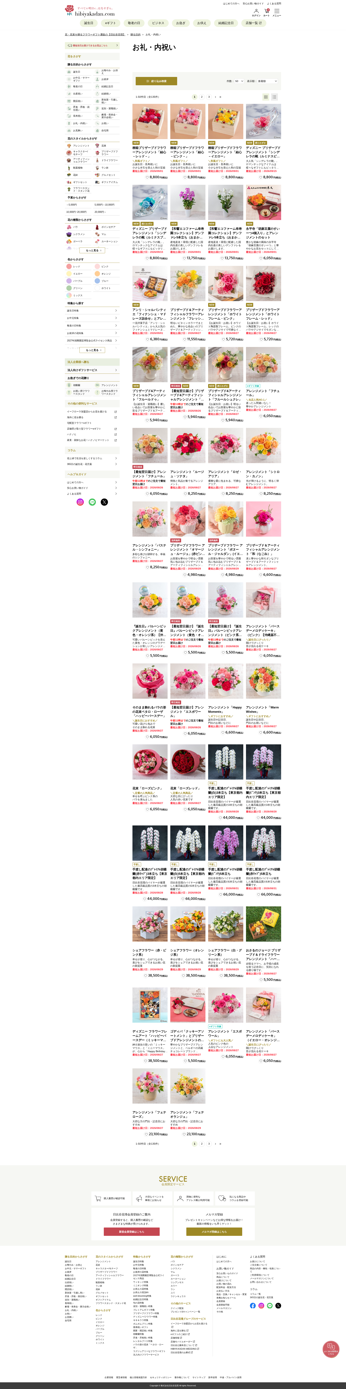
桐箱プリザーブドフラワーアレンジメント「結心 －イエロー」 (225, 152)
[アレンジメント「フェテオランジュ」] (187, 1086)
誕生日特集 (138, 1261)
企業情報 (109, 1377)
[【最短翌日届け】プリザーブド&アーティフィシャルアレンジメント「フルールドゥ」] (187, 364)
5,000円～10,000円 (104, 204)
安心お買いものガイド (227, 1273)
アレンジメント (103, 1261)
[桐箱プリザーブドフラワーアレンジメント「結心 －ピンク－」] (187, 121)
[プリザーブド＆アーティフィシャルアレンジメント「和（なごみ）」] (263, 519)
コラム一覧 (255, 1294)
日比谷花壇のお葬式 (180, 1352)
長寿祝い (69, 1303)
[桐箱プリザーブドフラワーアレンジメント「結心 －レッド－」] (150, 121)
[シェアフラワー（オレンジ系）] (187, 924)
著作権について (182, 1377)
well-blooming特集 (142, 1296)
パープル (100, 1329)
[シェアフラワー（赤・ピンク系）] (150, 924)
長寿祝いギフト (140, 1327)
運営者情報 (121, 1377)
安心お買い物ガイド (253, 3)
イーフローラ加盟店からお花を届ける (87, 411)
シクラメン (176, 1268)
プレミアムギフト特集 (144, 1310)
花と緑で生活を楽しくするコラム (84, 458)
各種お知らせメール (226, 1298)
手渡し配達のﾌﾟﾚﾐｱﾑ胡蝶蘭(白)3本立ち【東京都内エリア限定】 (225, 793)
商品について (222, 1277)
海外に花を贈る (75, 417)
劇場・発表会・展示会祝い (78, 1307)
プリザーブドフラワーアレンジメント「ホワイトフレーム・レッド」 (263, 314)
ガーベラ (175, 1275)
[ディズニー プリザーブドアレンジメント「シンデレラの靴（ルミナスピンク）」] (263, 121)
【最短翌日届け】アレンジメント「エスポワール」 (187, 712)
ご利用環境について (259, 1275)
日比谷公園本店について (182, 1345)
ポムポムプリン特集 (143, 1324)
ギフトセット (102, 1296)
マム (173, 1272)
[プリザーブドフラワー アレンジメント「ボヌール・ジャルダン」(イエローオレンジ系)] (225, 519)
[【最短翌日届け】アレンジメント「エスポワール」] (187, 681)
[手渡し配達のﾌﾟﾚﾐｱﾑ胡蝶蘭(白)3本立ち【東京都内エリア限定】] (225, 762)
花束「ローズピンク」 (147, 788)
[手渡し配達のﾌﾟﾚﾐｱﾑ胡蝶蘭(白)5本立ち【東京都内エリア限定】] (187, 843)
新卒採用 (212, 1377)
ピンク (99, 1319)
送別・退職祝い (72, 1300)
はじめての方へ (231, 3)
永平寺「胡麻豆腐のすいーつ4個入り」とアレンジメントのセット (263, 233)
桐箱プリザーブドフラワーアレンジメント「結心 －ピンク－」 (187, 152)
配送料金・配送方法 (226, 1287)
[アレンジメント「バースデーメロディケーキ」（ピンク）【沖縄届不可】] (263, 600)
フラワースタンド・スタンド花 (111, 1303)
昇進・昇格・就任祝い (75, 1296)
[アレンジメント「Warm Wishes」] (263, 681)
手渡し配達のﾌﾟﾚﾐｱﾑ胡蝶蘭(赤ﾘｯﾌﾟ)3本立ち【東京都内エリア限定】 (149, 874)
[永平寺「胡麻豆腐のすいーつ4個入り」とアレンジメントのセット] (263, 202)
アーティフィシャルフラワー (110, 1275)
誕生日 (88, 23)
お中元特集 (138, 1265)
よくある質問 (274, 3)
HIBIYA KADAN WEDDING (183, 1349)
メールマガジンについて (262, 1278)
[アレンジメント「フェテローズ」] (150, 1086)
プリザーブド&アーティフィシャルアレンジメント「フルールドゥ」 (149, 395)
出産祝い (69, 1282)
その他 (219, 1312)
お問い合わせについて (261, 1282)
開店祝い (69, 1289)
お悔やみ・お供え (73, 1265)
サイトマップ (198, 1377)
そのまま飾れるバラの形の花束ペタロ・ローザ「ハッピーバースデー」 (149, 712)
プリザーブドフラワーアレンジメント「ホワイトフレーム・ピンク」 (225, 314)
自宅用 (68, 1320)
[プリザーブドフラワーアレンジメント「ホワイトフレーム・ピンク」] (225, 283)
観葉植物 (100, 1282)
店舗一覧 (252, 23)
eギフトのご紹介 (179, 1334)
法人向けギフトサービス (82, 370)
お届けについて (224, 1280)
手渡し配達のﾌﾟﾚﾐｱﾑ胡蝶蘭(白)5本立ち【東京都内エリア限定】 (187, 874)
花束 (98, 1265)
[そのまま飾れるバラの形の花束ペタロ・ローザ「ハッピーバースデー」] (150, 681)
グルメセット (102, 1293)
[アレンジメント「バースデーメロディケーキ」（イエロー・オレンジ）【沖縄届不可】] (263, 1005)
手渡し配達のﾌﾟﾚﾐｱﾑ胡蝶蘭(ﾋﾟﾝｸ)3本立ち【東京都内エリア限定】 (263, 793)
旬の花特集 (138, 1303)
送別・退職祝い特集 (143, 1306)
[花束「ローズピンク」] (150, 762)
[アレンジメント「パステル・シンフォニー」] (150, 519)
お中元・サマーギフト (75, 1268)
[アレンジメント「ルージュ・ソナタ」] (187, 445)
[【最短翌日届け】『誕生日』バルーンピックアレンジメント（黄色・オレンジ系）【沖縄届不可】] (187, 600)
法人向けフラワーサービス (146, 1355)
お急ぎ (180, 23)
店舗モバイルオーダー (181, 1342)
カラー (174, 1286)
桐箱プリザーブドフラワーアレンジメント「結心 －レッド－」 (149, 152)
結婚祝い (69, 1286)
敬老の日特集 (139, 1268)
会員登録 (220, 1301)
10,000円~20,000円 (76, 212)
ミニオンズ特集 (140, 1285)
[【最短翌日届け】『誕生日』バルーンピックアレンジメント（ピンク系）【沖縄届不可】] (225, 600)
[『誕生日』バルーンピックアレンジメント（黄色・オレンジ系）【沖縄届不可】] (150, 600)
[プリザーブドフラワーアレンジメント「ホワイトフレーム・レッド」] (263, 283)
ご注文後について (258, 1265)
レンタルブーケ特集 (143, 1341)
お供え (202, 23)
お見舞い (69, 1317)
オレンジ (100, 1326)
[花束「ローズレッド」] (187, 762)
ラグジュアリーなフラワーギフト (149, 1351)
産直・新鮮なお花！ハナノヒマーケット (88, 440)
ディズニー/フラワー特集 (145, 1317)
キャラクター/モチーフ (107, 1268)
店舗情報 (175, 1338)
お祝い (68, 1314)
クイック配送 (177, 1308)
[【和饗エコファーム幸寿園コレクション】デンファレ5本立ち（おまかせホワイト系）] (225, 202)
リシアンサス (177, 1282)
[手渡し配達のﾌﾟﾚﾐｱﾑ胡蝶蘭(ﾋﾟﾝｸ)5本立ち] (225, 843)
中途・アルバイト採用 (230, 1377)
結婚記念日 (226, 23)
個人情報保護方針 (138, 1377)
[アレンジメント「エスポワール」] (225, 1005)
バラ (173, 1261)
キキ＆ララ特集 (140, 1320)
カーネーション (178, 1279)
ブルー (99, 1333)
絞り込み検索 (159, 81)
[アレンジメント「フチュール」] (263, 364)
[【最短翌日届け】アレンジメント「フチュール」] (150, 445)
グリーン (100, 1336)
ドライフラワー (103, 1279)
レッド (99, 1315)
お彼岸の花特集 (140, 1272)
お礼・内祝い (71, 1310)
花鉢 (98, 1289)
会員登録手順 (222, 1305)
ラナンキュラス (178, 1296)
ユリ (173, 1293)
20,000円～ (100, 212)
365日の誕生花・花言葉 (79, 464)
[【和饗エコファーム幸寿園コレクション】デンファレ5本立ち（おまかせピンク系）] (187, 202)
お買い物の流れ (224, 1284)
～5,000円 (71, 204)
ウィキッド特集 (140, 1282)
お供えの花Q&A (140, 1292)
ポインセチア (177, 1265)
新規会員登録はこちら (131, 1231)
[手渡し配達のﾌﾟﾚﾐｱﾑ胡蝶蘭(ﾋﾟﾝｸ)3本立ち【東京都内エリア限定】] (263, 762)
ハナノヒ (71, 434)
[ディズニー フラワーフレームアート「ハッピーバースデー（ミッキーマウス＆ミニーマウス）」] (150, 1005)
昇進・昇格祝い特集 (143, 1338)
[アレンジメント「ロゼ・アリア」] (225, 445)
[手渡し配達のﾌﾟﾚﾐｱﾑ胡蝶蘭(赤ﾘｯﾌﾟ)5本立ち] (263, 843)
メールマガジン (224, 1308)
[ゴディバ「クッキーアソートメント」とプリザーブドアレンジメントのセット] (187, 1005)
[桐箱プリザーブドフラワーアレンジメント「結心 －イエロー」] (225, 121)
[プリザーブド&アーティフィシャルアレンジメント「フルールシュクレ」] (225, 364)
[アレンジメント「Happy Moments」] (225, 681)
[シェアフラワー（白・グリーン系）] (225, 924)
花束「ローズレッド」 (185, 788)
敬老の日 (134, 23)
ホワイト (100, 1339)
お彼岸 (68, 1272)
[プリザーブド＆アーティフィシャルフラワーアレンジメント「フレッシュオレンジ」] (187, 283)
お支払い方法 (222, 1291)
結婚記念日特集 (140, 1299)
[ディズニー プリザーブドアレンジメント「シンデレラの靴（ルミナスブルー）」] (150, 202)
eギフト (110, 23)
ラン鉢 (99, 1286)
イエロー (100, 1322)
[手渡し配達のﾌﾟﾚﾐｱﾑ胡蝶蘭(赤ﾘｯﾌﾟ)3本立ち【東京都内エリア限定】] (150, 843)
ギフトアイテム (103, 1300)
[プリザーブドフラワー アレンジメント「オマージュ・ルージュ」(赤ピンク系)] (187, 519)
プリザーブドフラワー (106, 1272)
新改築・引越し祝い (74, 1293)
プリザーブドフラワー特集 (146, 1313)
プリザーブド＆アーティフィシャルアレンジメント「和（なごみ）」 (263, 550)
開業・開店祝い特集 (143, 1331)
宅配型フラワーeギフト (79, 423)
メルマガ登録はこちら (214, 1231)
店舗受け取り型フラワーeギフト (84, 428)
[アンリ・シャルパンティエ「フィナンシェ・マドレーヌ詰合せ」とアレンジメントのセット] (150, 283)
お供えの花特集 (140, 1289)
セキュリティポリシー (161, 1377)
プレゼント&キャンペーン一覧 (185, 1312)
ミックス (100, 1343)
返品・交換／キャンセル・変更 (231, 1294)
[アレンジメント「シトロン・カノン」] (263, 445)
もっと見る (92, 250)
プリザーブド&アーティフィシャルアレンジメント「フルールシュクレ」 (225, 395)
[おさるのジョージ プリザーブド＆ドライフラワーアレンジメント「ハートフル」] (263, 924)
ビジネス (158, 23)
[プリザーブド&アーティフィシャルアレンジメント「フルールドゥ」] (150, 364)
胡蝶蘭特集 (138, 1334)
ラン (173, 1289)
